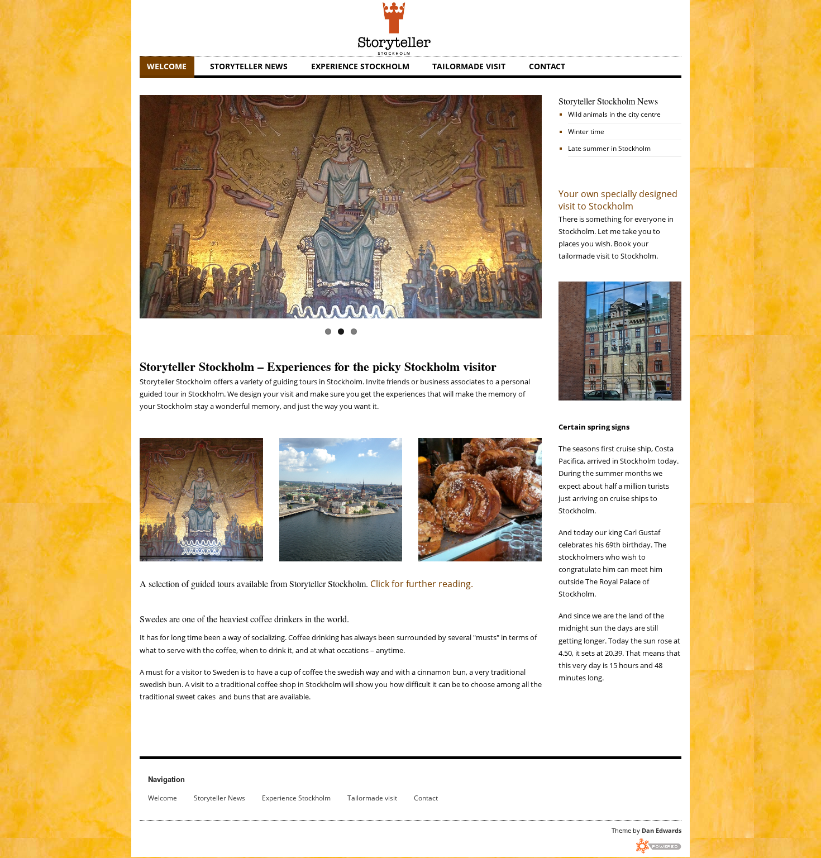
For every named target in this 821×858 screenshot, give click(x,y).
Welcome (167, 66)
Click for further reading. (422, 584)
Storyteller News (249, 66)
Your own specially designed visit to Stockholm (618, 200)
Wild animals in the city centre (614, 114)
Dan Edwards (661, 830)
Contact (547, 66)
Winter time (586, 131)
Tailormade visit (468, 66)
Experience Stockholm (360, 66)
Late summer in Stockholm (609, 148)
